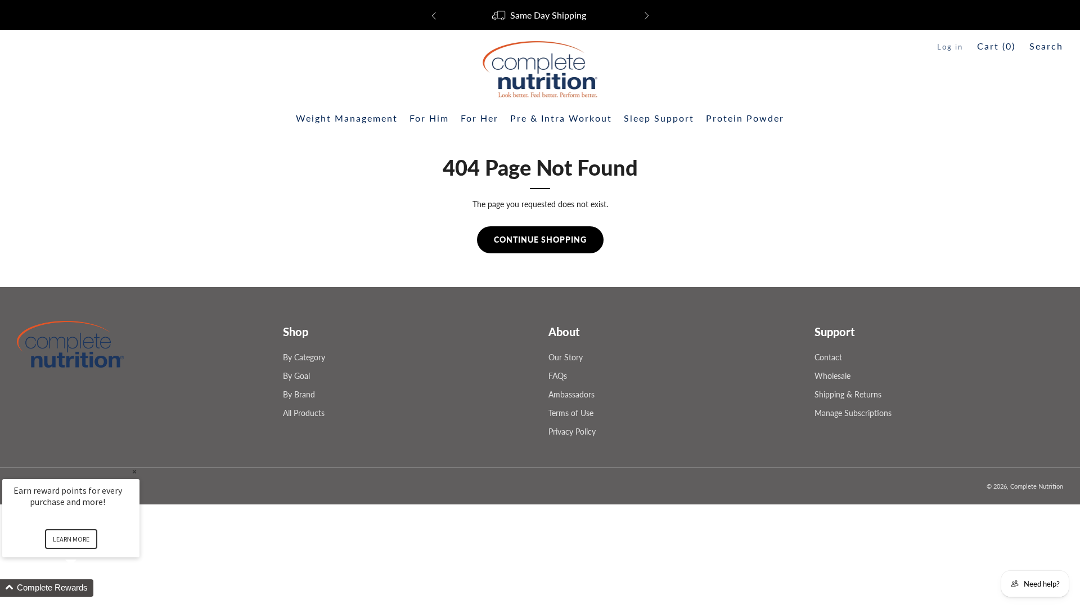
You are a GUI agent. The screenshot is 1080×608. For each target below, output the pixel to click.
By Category (304, 357)
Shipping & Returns (847, 394)
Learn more (71, 539)
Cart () (996, 46)
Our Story (565, 357)
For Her (479, 118)
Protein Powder (745, 118)
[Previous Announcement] (433, 15)
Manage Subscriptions (853, 413)
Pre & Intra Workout (561, 118)
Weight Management (347, 118)
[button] (84, 588)
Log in (950, 46)
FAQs (557, 376)
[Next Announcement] (647, 15)
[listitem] (540, 16)
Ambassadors (571, 394)
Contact (828, 357)
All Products (304, 413)
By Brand (299, 394)
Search (1046, 46)
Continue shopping (540, 239)
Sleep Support (659, 118)
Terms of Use (570, 413)
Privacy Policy (572, 431)
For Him (429, 118)
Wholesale (832, 376)
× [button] (134, 471)
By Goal (296, 376)
